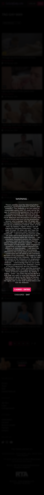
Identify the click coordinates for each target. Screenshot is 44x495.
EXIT (28, 295)
